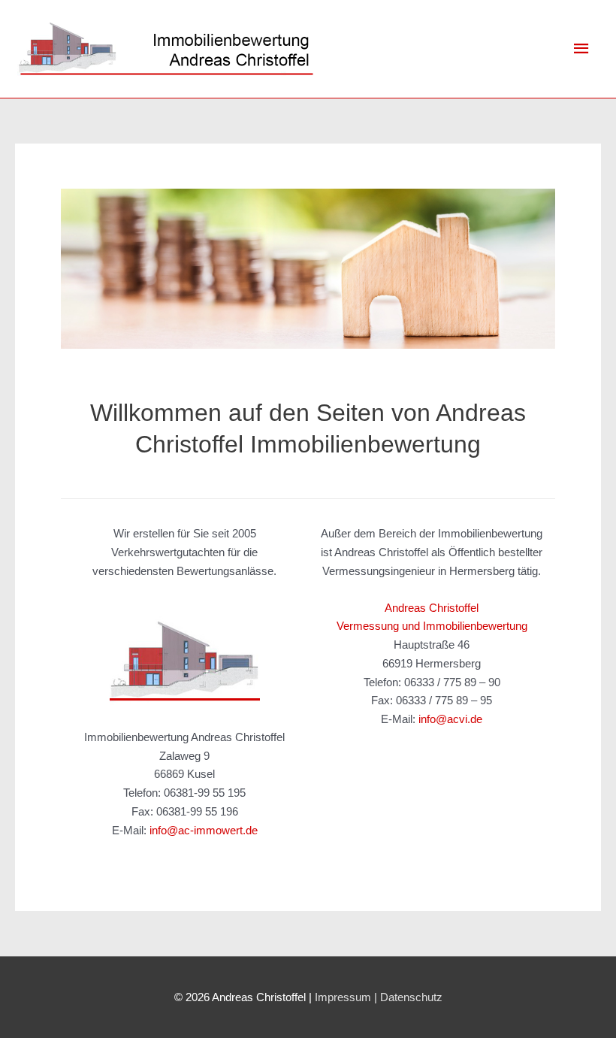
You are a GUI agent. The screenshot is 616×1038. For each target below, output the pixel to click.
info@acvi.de (450, 719)
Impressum (343, 997)
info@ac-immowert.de (203, 830)
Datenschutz (411, 997)
